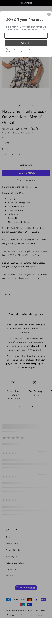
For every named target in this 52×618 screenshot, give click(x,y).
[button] (49, 14)
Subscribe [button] (26, 43)
